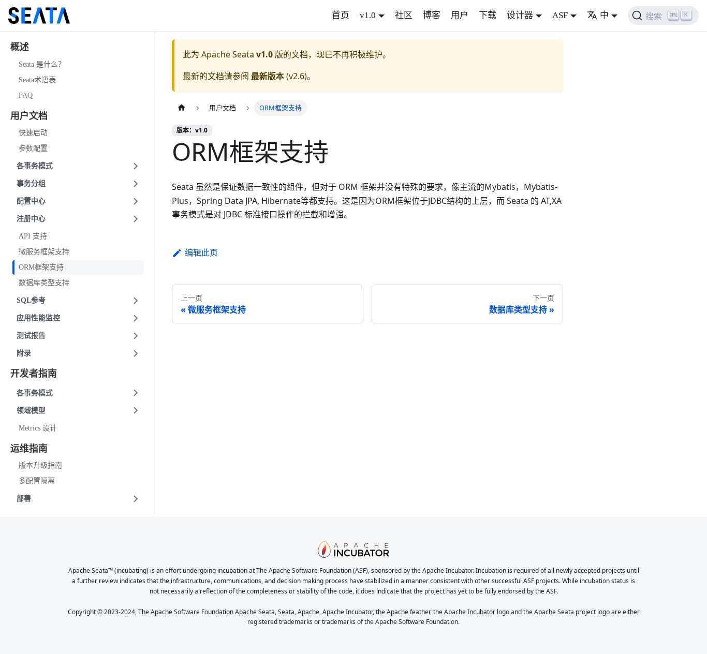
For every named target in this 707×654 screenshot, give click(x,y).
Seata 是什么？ (42, 64)
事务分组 (31, 183)
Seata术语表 (37, 80)
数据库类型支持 (44, 283)
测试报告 (31, 335)
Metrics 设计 (38, 428)
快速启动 (33, 133)
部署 (24, 498)
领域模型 (31, 410)
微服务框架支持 (44, 252)
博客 (431, 15)
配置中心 (31, 201)
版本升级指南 (40, 465)
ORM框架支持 (41, 267)
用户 (459, 15)
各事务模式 (35, 166)
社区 (404, 15)
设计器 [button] (520, 15)
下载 (487, 15)
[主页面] (182, 108)
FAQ (26, 95)
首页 (340, 15)
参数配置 (33, 148)
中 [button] (604, 15)
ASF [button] (560, 15)
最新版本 (267, 76)
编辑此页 (201, 252)
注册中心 (31, 218)
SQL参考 (31, 300)
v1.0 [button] (368, 15)
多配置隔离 (37, 481)
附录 (24, 353)
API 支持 (33, 236)
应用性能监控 (38, 318)
